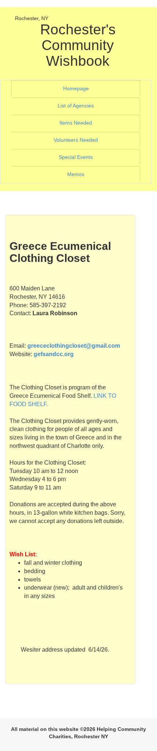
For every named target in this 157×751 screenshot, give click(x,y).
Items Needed (86, 122)
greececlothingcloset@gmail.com (73, 346)
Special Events (85, 157)
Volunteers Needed (86, 140)
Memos (75, 174)
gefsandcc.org (54, 354)
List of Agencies (86, 105)
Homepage (85, 88)
